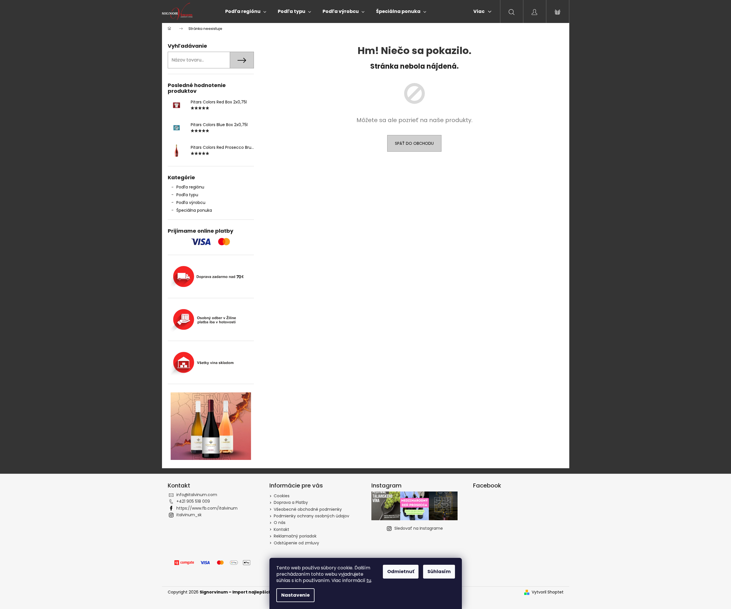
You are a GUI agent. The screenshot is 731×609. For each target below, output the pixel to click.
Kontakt (281, 529)
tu (369, 580)
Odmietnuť (400, 571)
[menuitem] (245, 11)
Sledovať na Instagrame (418, 528)
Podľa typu (187, 195)
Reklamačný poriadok (295, 536)
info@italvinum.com (196, 495)
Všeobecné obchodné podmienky (308, 509)
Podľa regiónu (190, 187)
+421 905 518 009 (193, 501)
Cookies (282, 496)
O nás (280, 522)
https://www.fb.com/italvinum (207, 508)
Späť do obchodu (414, 143)
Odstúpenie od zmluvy (296, 543)
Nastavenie (295, 595)
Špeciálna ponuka (194, 210)
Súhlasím (439, 571)
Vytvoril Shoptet (548, 592)
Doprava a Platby (291, 502)
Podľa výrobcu (190, 202)
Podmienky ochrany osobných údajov (311, 516)
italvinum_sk (189, 515)
